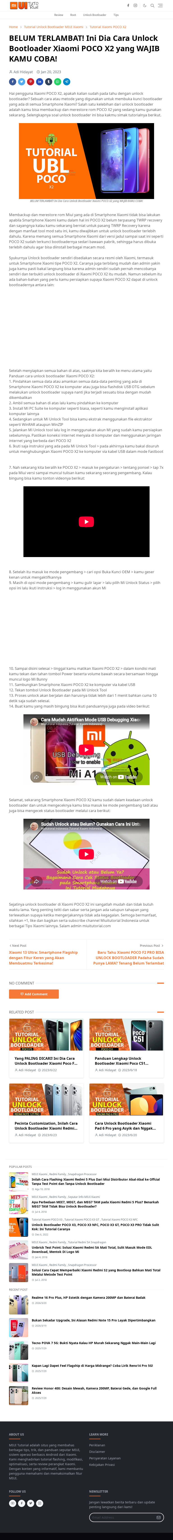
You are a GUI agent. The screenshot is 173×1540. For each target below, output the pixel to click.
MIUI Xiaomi (40, 1174)
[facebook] (128, 5)
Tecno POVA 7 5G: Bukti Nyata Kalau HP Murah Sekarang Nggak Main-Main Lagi (94, 1343)
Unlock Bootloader (94, 15)
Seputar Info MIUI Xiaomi (84, 1197)
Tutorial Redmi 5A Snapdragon (87, 1242)
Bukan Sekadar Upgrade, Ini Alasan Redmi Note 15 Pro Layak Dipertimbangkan (93, 1320)
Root (73, 15)
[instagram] (135, 5)
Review (58, 15)
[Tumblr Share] (48, 81)
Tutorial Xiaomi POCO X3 (47, 1219)
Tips (116, 15)
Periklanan (97, 1445)
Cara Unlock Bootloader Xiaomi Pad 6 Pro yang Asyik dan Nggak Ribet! (124, 1128)
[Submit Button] (159, 1517)
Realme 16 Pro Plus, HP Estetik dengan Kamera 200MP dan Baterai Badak (89, 1297)
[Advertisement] (47, 329)
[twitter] (30, 1503)
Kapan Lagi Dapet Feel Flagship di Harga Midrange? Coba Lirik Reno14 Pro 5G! (92, 1365)
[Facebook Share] (12, 81)
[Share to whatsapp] (57, 81)
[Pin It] (30, 81)
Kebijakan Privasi (102, 1465)
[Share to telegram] (66, 81)
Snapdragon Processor (82, 1174)
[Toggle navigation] (160, 5)
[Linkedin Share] (39, 81)
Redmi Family (58, 1174)
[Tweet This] (21, 81)
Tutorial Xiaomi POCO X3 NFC (119, 1219)
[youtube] (12, 1503)
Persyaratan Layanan (105, 1458)
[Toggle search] (152, 6)
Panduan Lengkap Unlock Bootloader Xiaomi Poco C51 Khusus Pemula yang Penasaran (124, 1063)
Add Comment (36, 994)
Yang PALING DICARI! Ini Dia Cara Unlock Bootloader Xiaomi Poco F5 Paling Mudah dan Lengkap (45, 1063)
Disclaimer (97, 1451)
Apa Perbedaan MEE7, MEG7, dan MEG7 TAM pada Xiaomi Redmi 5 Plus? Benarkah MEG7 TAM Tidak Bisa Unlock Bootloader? (95, 1204)
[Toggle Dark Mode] (144, 5)
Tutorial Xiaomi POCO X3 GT (82, 1219)
